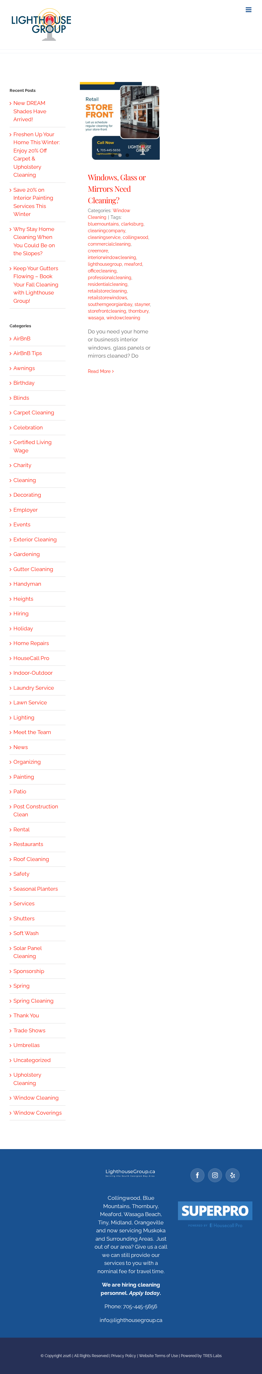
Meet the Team (32, 732)
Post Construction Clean (35, 810)
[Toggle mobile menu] (249, 9)
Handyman (27, 584)
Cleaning (24, 480)
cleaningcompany (106, 230)
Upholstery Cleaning (27, 1079)
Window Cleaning (36, 1098)
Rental (21, 829)
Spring (21, 986)
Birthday (24, 383)
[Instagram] (215, 1175)
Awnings (24, 368)
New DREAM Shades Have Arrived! (29, 111)
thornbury (138, 311)
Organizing (27, 762)
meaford (133, 264)
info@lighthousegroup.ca (131, 1320)
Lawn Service (30, 702)
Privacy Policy (123, 1356)
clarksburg (132, 224)
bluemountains (103, 224)
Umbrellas (26, 1045)
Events (21, 524)
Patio (19, 791)
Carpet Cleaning (33, 412)
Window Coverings (37, 1113)
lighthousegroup (105, 264)
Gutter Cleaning (33, 569)
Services (24, 903)
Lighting (24, 717)
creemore (98, 250)
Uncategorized (32, 1060)
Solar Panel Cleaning (27, 952)
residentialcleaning (107, 284)
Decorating (27, 495)
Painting (23, 777)
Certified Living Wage (32, 446)
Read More (99, 371)
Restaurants (28, 844)
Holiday (23, 628)
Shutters (24, 918)
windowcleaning (123, 317)
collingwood (135, 237)
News (20, 747)
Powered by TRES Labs (201, 1356)
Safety (21, 874)
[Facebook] (197, 1175)
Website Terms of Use (158, 1356)
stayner (142, 304)
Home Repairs (31, 643)
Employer (25, 510)
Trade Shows (29, 1030)
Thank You (26, 1015)
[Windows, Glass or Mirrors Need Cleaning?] (120, 122)
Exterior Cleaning (35, 539)
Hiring (21, 613)
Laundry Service (33, 688)
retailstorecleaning (107, 290)
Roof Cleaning (31, 859)
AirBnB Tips (27, 353)
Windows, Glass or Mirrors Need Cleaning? (116, 188)
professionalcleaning (109, 277)
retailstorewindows (107, 297)
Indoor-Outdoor (33, 673)
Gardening (26, 554)
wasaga (96, 317)
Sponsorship (28, 971)
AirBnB (21, 338)
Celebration (28, 427)
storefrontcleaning (107, 311)
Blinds (21, 398)
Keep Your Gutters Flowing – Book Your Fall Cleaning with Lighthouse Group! (35, 284)
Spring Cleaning (33, 1001)
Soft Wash (26, 933)
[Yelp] (233, 1175)
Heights (23, 599)
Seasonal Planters (35, 889)
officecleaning (102, 270)
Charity (22, 465)
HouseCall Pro (31, 658)
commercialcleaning (109, 244)
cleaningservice (104, 237)
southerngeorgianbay (110, 304)
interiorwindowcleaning (112, 257)
